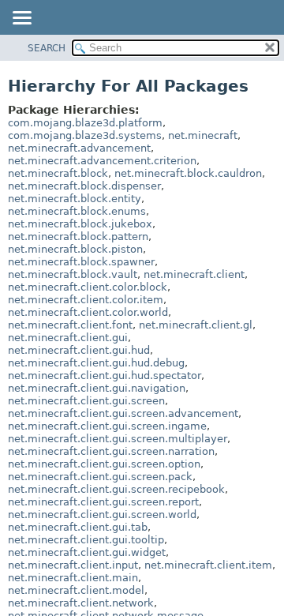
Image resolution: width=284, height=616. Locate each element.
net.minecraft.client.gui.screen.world (102, 514)
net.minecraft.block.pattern (78, 236)
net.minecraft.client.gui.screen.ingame (107, 426)
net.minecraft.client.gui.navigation (96, 388)
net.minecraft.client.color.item (85, 300)
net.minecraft (202, 135)
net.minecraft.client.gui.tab (78, 527)
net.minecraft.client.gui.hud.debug (96, 363)
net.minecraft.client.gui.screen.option (104, 464)
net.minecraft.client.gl (195, 325)
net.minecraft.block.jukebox (80, 224)
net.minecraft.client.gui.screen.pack (100, 477)
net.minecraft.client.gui (68, 338)
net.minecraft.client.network (81, 603)
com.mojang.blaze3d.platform (85, 123)
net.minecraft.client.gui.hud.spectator (104, 375)
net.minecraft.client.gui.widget (87, 552)
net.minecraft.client (194, 274)
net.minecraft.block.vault (72, 274)
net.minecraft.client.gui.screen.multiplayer (117, 439)
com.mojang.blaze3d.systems (85, 135)
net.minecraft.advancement (79, 148)
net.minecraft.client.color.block (87, 287)
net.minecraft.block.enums (77, 211)
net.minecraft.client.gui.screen (86, 401)
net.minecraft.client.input (73, 565)
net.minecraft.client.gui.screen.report (103, 502)
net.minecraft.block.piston (75, 249)
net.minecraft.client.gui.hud (79, 350)
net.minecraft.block (58, 173)
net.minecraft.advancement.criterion (102, 161)
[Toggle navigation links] (21, 19)
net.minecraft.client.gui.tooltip (86, 540)
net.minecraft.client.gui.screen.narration (111, 451)
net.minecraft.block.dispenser (84, 186)
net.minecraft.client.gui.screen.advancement (123, 413)
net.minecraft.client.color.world (88, 312)
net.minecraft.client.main (73, 578)
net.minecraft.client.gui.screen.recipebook (116, 489)
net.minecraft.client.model (76, 590)
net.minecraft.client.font (70, 325)
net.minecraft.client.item (208, 565)
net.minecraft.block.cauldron (188, 173)
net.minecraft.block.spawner (81, 262)
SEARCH (46, 48)
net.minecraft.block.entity (74, 199)
